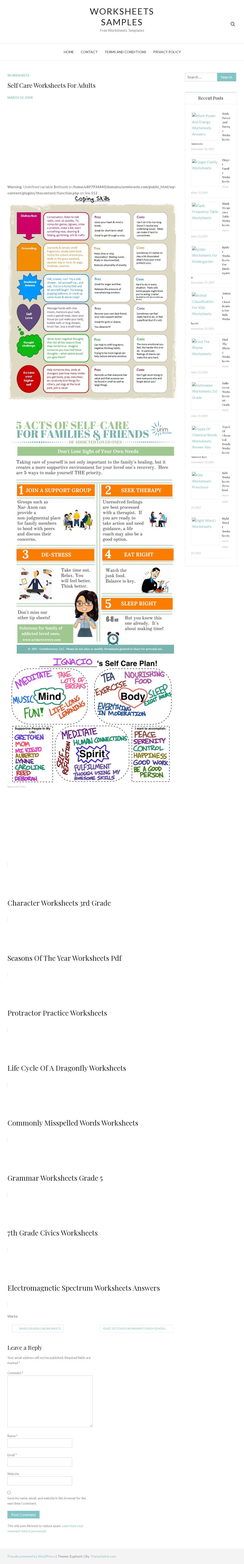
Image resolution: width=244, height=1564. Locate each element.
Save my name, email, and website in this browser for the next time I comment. (46, 1500)
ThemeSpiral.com (103, 1556)
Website (13, 1474)
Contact (89, 52)
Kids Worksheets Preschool (226, 481)
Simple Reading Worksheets (40, 1328)
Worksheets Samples (122, 16)
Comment (15, 1373)
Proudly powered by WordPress (31, 1556)
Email (12, 1455)
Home (69, 52)
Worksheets (18, 75)
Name (12, 1436)
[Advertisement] (92, 138)
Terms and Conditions (125, 52)
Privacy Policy (167, 52)
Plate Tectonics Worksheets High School (134, 1328)
